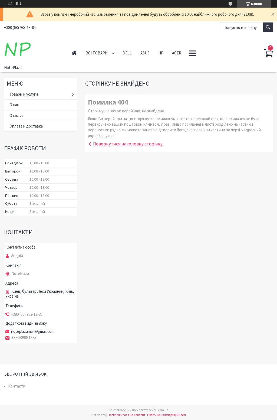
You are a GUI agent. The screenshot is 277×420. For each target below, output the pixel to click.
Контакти (16, 386)
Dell (127, 53)
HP (160, 53)
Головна (74, 53)
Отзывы (16, 115)
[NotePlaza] (32, 48)
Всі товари (96, 53)
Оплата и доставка (26, 126)
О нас (14, 104)
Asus (145, 53)
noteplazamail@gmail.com (32, 331)
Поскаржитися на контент (126, 415)
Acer (176, 53)
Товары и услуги (23, 94)
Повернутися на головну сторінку (128, 144)
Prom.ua (163, 410)
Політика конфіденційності (166, 415)
